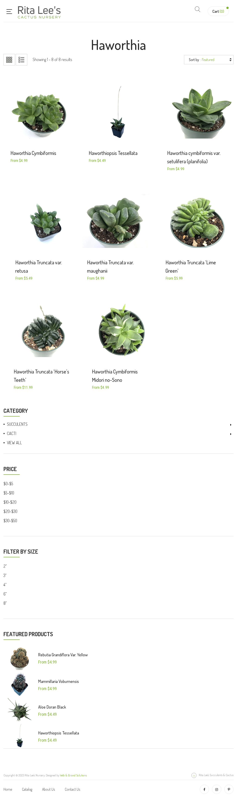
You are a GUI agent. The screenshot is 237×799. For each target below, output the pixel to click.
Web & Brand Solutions (73, 775)
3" (4, 575)
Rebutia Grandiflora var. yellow (63, 654)
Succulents (17, 424)
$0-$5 (8, 483)
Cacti (11, 433)
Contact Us (72, 789)
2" (5, 566)
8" (5, 603)
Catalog (27, 789)
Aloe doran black (52, 707)
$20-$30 (10, 511)
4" (4, 584)
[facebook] (204, 789)
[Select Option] (33, 131)
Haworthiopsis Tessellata (58, 732)
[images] (19, 658)
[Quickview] (45, 131)
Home (7, 789)
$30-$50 (10, 520)
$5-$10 (8, 492)
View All (14, 442)
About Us (48, 789)
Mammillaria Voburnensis (58, 681)
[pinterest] (229, 789)
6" (5, 593)
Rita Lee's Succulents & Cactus (216, 775)
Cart (218, 11)
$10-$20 (9, 502)
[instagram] (216, 789)
